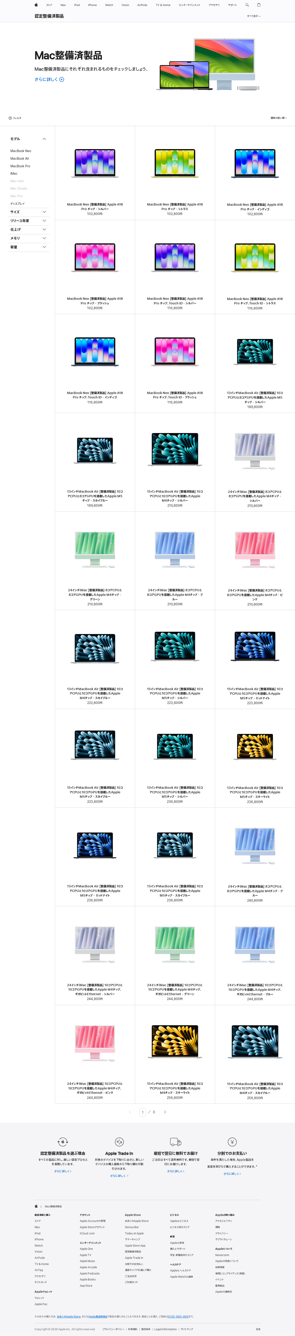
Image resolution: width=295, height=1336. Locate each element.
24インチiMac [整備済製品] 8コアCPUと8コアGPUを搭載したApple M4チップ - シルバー (255, 496)
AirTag (39, 1270)
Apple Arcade (88, 1267)
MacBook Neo (20, 151)
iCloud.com (87, 1233)
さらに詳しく (62, 1171)
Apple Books (88, 1279)
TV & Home (42, 1264)
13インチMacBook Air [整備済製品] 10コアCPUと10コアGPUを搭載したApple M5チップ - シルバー (175, 792)
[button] (247, 5)
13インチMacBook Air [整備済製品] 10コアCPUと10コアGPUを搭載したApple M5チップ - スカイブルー (175, 890)
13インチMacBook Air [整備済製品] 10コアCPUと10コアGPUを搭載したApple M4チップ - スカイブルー (95, 693)
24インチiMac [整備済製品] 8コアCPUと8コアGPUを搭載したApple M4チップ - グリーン (95, 594)
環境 (217, 1227)
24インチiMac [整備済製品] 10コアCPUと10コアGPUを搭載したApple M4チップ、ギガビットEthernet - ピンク (95, 1088)
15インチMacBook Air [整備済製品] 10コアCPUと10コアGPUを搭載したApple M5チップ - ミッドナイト (255, 693)
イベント (219, 1279)
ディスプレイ (17, 204)
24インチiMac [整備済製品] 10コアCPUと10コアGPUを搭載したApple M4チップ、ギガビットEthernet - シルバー (95, 989)
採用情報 (219, 1267)
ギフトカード (41, 1282)
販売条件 (145, 1329)
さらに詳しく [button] (50, 79)
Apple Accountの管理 (92, 1221)
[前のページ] (130, 1112)
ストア (38, 1221)
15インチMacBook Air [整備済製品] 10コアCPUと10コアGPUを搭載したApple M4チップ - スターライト (175, 1088)
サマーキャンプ (132, 1239)
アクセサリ (40, 1276)
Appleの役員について (227, 1261)
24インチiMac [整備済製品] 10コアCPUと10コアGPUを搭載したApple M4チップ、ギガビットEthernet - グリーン (175, 989)
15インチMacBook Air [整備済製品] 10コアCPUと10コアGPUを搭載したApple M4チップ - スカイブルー (255, 1088)
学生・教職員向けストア (181, 1255)
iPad (37, 1233)
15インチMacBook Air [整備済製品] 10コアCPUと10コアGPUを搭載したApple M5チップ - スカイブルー (95, 792)
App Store (86, 1285)
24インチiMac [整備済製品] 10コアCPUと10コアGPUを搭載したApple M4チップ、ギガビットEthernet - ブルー (255, 989)
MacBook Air (19, 159)
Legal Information (165, 1329)
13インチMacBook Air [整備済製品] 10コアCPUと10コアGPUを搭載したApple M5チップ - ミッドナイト (95, 890)
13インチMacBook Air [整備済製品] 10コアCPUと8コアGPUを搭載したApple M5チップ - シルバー (255, 397)
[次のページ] (165, 1112)
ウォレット (39, 1298)
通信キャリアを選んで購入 (138, 1270)
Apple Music (87, 1261)
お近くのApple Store (137, 1221)
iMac (14, 174)
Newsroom (222, 1255)
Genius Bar (132, 1227)
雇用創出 (219, 1285)
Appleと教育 (177, 1243)
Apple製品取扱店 (97, 1316)
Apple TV (85, 1255)
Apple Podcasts (90, 1273)
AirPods (40, 1257)
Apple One (86, 1249)
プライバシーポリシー (113, 1329)
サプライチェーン (223, 1239)
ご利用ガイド (131, 1282)
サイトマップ (187, 1329)
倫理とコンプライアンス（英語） (230, 1273)
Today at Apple (134, 1233)
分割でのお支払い (134, 1264)
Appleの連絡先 (223, 1291)
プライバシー (221, 1233)
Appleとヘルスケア (180, 1270)
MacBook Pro (20, 166)
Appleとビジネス (179, 1221)
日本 (258, 1329)
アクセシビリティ (223, 1221)
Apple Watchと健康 (181, 1276)
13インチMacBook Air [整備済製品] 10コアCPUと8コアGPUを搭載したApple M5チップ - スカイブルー (95, 496)
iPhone (39, 1239)
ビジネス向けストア (179, 1227)
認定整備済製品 (49, 16)
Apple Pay (41, 1304)
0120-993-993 (178, 1316)
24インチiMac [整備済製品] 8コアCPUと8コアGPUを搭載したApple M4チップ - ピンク (255, 595)
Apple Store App (135, 1245)
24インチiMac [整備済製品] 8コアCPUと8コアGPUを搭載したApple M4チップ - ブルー (175, 594)
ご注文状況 (130, 1276)
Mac (37, 1227)
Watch (39, 1245)
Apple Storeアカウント (92, 1227)
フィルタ (17, 118)
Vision (38, 1251)
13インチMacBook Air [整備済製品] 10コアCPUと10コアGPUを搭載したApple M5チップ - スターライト (255, 792)
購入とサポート (177, 1249)
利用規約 (132, 1329)
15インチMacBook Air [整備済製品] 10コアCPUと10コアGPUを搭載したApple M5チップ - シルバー (175, 693)
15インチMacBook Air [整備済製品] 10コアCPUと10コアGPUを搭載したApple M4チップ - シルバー (175, 496)
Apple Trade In (134, 1257)
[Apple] (36, 1206)
